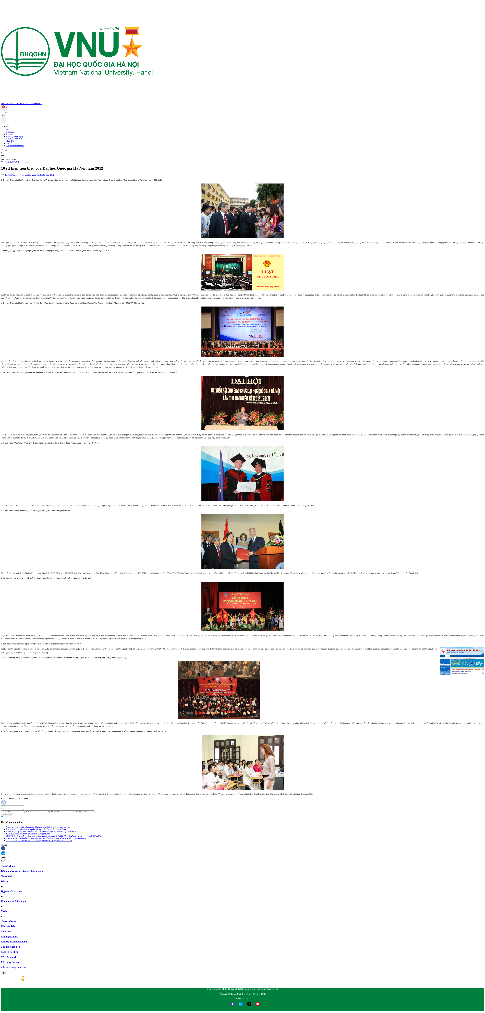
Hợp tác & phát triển (14, 139)
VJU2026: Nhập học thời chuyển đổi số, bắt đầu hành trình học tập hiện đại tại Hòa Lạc (41, 831)
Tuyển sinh (6, 876)
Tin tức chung (23, 162)
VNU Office (16, 104)
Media (4, 911)
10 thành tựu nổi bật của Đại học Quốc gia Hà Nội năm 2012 (29, 175)
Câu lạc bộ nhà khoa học (14, 941)
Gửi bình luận (7, 814)
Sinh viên (10, 141)
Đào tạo (9, 134)
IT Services (30, 104)
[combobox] (4, 108)
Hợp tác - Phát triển (11, 891)
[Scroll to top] (3, 973)
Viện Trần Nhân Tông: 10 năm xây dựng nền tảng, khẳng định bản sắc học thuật (38, 827)
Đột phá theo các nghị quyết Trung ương (22, 871)
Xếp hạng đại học (10, 962)
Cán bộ (9, 143)
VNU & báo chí (9, 957)
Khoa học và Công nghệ (13, 901)
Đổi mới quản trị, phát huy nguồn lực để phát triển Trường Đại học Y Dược (36, 829)
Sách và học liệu (9, 951)
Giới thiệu (10, 132)
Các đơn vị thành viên (15, 145)
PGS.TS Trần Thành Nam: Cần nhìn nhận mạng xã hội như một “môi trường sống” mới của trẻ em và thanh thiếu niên (53, 836)
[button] (242, 848)
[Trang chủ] (77, 101)
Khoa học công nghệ (14, 136)
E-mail (23, 104)
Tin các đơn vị (8, 921)
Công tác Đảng (9, 926)
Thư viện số (6, 104)
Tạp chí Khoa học (10, 946)
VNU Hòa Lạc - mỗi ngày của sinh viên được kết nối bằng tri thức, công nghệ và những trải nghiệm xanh (48, 838)
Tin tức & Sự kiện (8, 162)
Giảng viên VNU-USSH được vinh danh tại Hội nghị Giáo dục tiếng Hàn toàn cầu (39, 840)
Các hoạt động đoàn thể (13, 967)
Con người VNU (9, 936)
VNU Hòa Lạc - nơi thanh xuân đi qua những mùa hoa (28, 834)
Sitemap (38, 104)
